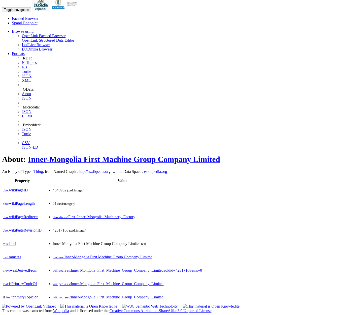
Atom (26, 94)
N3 (24, 67)
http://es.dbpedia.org (94, 171)
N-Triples (29, 62)
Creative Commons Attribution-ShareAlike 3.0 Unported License (160, 311)
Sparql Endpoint (24, 23)
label (9, 243)
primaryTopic (20, 297)
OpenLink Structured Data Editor (48, 40)
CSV (26, 143)
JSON (27, 76)
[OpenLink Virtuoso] (29, 306)
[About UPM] (65, 9)
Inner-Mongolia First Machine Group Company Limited (124, 159)
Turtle (26, 71)
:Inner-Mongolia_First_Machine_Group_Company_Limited (108, 284)
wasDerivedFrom (20, 270)
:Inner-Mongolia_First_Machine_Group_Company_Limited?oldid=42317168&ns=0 (127, 270)
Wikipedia (61, 311)
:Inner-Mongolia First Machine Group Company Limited (102, 257)
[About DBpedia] (41, 9)
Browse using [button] (23, 31)
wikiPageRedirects (20, 217)
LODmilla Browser (37, 49)
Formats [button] (18, 54)
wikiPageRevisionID (22, 230)
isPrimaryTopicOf (20, 284)
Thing (38, 171)
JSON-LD (30, 147)
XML (26, 80)
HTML (27, 116)
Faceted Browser (25, 18)
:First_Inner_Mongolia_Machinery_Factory (94, 217)
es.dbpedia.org (155, 171)
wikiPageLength (19, 203)
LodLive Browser (36, 45)
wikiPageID (15, 190)
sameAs (12, 257)
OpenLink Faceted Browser (44, 36)
